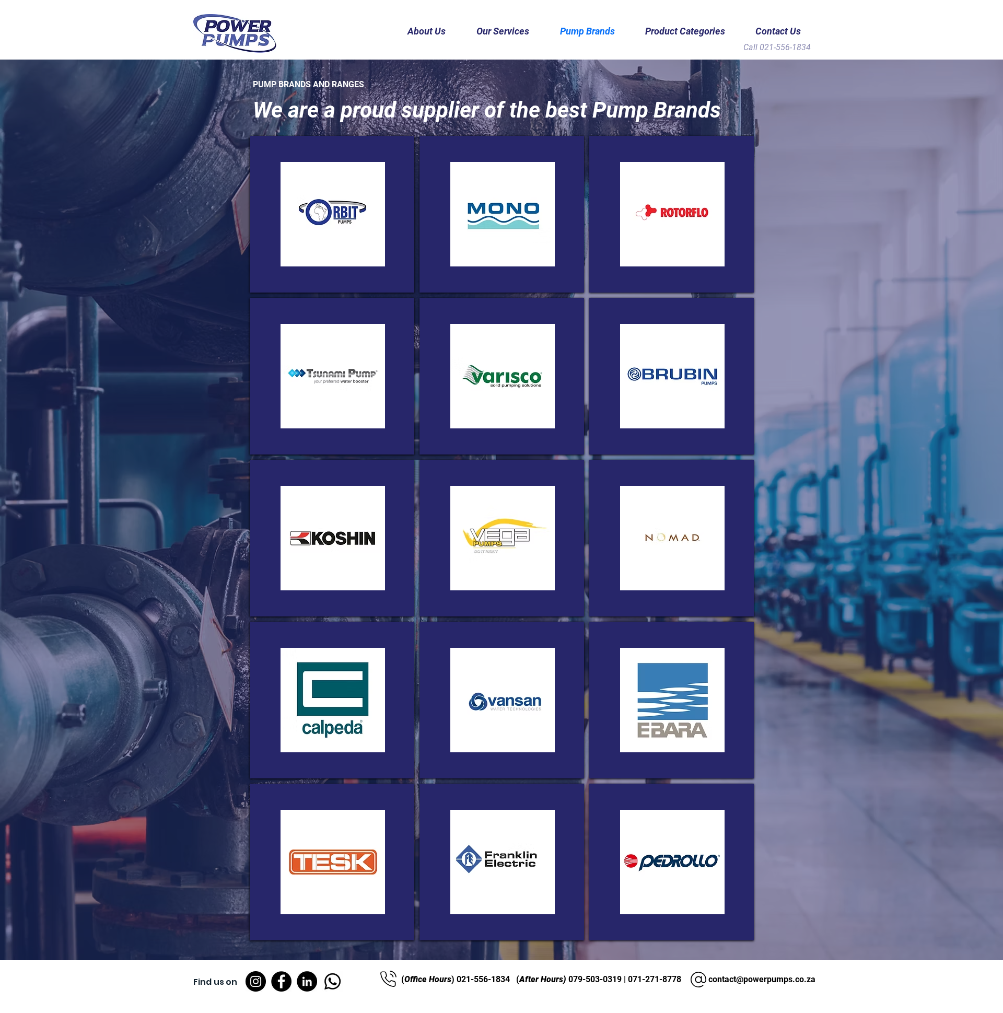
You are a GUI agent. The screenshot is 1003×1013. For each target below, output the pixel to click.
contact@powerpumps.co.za (761, 979)
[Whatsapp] (332, 981)
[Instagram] (256, 981)
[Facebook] (281, 981)
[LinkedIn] (307, 981)
